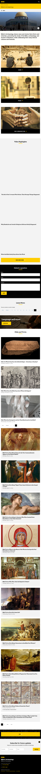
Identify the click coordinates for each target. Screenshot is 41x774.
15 (24, 310)
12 (15, 310)
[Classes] (20, 56)
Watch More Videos (20, 260)
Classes (19, 70)
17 (29, 310)
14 (21, 310)
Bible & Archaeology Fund (19, 131)
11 (12, 310)
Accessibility (18, 771)
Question (2, 282)
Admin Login (4, 767)
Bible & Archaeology (7, 7)
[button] (39, 2)
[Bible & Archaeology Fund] (20, 118)
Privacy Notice (3, 771)
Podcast (19, 100)
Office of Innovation (4, 4)
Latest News (20, 303)
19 (35, 310)
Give (20, 734)
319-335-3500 (5, 764)
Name (2, 272)
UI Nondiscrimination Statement (10, 771)
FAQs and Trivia (20, 332)
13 (18, 310)
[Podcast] (20, 87)
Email (2, 277)
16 (27, 310)
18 (32, 310)
